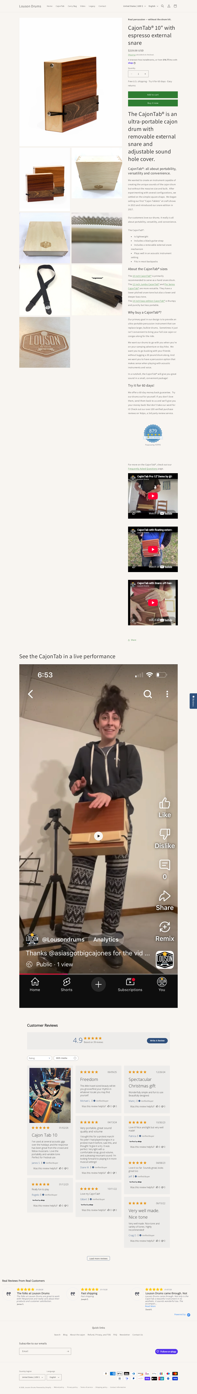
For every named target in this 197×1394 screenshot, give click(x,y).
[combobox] (39, 1058)
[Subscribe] (68, 1351)
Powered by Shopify (43, 1387)
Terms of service (86, 1387)
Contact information (118, 1387)
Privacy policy (72, 1387)
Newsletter (125, 1334)
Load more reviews (98, 1258)
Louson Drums (30, 1387)
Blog (65, 1334)
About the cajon (77, 1334)
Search (57, 1334)
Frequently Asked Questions (142, 468)
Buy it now (153, 103)
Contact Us (138, 1334)
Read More (150, 1306)
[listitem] (31, 1296)
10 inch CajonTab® (142, 275)
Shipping (131, 55)
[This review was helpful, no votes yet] (60, 1168)
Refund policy (59, 1387)
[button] (162, 6)
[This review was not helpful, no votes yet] (65, 1168)
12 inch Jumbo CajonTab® (146, 284)
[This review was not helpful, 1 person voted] (114, 1172)
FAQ (115, 1334)
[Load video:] (98, 836)
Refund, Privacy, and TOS (99, 1334)
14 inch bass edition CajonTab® (149, 300)
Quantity (131, 68)
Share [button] (133, 640)
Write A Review (157, 1040)
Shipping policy (101, 1387)
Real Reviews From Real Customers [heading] (23, 1281)
